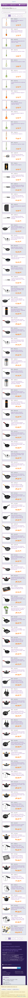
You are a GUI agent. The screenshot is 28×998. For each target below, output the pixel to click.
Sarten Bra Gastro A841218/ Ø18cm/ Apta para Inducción (17, 248)
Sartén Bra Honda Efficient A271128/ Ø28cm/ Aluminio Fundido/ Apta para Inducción (17, 681)
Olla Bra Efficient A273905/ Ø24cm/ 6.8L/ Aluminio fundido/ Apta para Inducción (18, 836)
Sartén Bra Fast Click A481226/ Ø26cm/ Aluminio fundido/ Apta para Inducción (18, 526)
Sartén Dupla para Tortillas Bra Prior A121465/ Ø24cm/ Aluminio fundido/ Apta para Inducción (18, 743)
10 (18, 15)
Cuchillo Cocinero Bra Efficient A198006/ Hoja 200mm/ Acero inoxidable (17, 279)
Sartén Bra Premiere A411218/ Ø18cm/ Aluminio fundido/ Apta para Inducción (18, 320)
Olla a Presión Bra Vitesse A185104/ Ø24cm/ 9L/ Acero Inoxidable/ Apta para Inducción (17, 887)
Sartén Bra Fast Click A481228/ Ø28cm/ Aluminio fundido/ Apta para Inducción (18, 547)
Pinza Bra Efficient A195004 (16, 133)
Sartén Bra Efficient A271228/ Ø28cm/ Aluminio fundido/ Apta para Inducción (18, 650)
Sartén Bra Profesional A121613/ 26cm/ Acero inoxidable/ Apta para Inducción (17, 341)
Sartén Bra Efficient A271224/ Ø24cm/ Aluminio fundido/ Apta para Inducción (18, 557)
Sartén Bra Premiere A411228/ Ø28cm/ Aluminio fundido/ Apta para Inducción (18, 537)
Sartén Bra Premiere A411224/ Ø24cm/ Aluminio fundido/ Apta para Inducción (18, 434)
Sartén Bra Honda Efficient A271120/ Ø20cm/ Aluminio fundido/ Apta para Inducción (17, 516)
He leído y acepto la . (12, 964)
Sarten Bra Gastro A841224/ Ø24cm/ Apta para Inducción (17, 351)
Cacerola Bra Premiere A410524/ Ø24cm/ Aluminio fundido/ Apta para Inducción (18, 671)
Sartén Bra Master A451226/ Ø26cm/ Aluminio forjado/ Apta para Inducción (17, 300)
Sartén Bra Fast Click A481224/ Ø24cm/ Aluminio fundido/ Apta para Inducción (18, 475)
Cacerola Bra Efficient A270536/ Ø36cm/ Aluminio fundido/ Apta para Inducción (18, 908)
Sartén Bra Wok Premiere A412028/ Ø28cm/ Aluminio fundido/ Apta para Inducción (17, 640)
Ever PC (14, 1)
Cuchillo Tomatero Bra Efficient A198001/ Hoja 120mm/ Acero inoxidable (17, 176)
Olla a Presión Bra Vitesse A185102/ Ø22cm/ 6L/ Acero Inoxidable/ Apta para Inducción (17, 846)
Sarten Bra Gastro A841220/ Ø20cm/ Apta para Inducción (17, 268)
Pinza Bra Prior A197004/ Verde (17, 144)
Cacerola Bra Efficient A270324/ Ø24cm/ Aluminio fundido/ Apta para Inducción (18, 795)
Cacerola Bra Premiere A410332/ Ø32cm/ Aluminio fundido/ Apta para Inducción (18, 867)
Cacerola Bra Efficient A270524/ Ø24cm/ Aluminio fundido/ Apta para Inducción (18, 764)
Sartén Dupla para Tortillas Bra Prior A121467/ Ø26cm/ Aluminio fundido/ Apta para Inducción (18, 815)
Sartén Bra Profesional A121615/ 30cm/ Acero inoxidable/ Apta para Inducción (17, 454)
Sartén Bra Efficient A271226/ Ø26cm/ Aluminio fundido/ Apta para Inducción (18, 599)
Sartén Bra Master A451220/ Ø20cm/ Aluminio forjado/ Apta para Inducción (17, 227)
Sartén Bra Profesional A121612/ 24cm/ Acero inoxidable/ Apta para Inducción (17, 289)
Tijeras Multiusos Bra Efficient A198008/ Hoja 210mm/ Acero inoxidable (17, 155)
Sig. (21, 15)
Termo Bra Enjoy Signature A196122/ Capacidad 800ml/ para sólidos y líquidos (18, 362)
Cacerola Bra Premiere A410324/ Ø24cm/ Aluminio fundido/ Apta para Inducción (18, 702)
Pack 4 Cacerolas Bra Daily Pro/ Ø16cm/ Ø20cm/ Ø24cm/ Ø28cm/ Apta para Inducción (17, 929)
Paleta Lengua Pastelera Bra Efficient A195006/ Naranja (16, 31)
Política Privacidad (6, 972)
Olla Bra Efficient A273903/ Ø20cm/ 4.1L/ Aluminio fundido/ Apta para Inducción (18, 753)
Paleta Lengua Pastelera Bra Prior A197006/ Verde (18, 41)
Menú (5, 4)
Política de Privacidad (5, 961)
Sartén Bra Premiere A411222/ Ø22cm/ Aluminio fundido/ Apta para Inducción (18, 392)
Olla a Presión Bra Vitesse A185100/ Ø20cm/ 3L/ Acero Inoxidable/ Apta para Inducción (17, 774)
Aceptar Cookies (16, 989)
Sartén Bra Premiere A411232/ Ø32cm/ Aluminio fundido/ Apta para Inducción (18, 661)
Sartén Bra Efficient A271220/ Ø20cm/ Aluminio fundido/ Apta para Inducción (18, 496)
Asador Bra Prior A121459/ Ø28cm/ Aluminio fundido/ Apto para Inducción (18, 630)
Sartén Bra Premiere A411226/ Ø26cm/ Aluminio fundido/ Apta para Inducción (18, 465)
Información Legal (19, 971)
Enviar (19, 967)
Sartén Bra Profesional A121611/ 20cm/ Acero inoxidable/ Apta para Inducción (17, 238)
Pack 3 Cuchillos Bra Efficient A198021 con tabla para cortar (17, 588)
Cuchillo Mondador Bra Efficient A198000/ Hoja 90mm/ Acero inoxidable (17, 186)
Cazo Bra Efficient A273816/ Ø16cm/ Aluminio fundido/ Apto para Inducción (18, 506)
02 (11, 15)
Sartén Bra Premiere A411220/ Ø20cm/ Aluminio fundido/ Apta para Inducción (18, 331)
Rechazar (9, 989)
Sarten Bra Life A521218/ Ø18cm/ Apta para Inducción (18, 258)
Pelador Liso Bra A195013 (16, 164)
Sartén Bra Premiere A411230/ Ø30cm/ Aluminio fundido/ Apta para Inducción (18, 568)
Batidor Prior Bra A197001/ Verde (18, 61)
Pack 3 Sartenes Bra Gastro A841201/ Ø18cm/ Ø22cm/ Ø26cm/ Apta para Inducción (17, 691)
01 (9, 15)
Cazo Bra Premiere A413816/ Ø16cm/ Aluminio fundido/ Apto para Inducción (18, 423)
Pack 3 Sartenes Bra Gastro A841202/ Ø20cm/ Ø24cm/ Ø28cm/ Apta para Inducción (17, 722)
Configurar (4, 989)
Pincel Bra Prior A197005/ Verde (17, 51)
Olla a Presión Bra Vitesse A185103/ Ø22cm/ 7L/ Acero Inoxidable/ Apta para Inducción (17, 877)
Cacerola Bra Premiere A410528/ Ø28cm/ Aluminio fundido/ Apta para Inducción (18, 733)
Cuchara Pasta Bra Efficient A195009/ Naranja (16, 103)
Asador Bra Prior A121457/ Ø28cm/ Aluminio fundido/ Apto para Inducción (18, 619)
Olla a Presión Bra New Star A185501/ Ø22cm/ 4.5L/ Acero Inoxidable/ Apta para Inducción (17, 918)
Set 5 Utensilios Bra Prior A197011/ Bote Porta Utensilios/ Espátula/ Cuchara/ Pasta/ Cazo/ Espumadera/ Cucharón (18, 609)
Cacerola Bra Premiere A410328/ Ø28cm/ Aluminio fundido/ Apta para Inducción (18, 784)
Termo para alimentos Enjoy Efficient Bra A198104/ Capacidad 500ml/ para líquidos (18, 310)
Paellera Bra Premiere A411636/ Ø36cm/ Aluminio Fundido (17, 825)
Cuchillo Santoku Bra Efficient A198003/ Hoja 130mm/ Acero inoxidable (17, 217)
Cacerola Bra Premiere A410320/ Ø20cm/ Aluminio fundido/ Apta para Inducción (18, 578)
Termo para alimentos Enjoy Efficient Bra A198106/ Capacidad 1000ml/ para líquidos (18, 403)
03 (14, 15)
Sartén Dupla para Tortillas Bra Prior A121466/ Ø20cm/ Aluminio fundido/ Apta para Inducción (18, 712)
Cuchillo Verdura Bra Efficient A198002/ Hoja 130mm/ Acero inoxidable (17, 197)
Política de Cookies (21, 996)
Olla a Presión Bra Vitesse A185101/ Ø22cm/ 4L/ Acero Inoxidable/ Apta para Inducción (17, 805)
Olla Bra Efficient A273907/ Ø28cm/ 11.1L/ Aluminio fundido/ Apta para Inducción (18, 898)
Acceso (14, 4)
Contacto (22, 4)
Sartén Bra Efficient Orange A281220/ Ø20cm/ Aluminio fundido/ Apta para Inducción (17, 485)
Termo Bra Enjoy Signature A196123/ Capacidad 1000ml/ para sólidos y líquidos (17, 382)
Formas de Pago (6, 974)
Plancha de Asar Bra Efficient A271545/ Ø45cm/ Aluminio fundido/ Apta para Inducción (17, 856)
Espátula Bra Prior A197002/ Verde (18, 71)
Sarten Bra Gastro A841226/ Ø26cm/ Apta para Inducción (17, 371)
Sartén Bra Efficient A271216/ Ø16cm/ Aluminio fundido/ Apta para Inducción (18, 444)
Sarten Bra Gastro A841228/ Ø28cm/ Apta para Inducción (17, 413)
